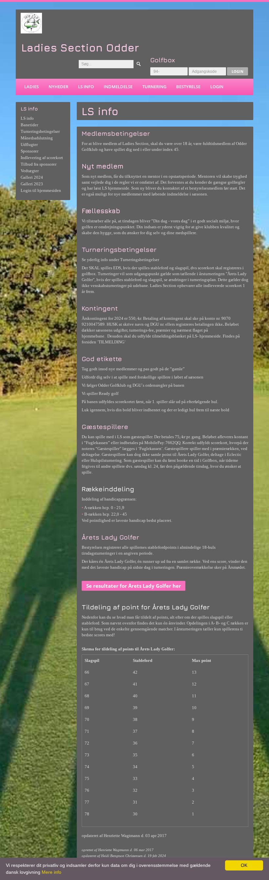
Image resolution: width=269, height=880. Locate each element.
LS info (86, 87)
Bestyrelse (188, 87)
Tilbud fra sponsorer (38, 164)
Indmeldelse (118, 87)
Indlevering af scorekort (42, 157)
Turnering (154, 87)
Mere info (51, 872)
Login (237, 71)
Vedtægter (30, 170)
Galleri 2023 (32, 183)
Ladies (31, 87)
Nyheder (58, 87)
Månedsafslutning (37, 137)
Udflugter (29, 144)
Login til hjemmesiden (41, 190)
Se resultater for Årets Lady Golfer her (133, 586)
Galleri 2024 (32, 177)
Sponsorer (29, 151)
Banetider (29, 124)
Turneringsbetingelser (40, 131)
